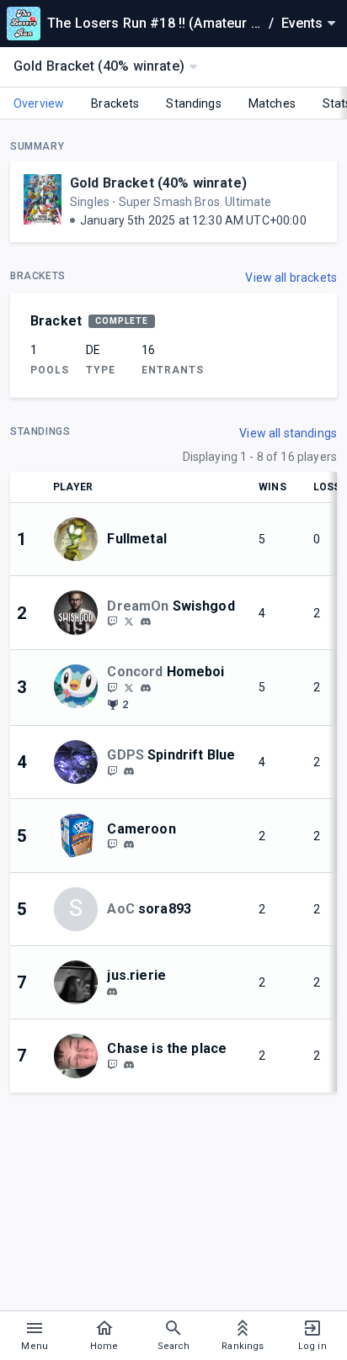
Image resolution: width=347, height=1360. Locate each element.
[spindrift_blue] (129, 771)
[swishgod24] (146, 622)
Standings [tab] (193, 103)
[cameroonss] (129, 844)
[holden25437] (112, 1064)
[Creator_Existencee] (112, 770)
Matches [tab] (272, 103)
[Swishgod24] (129, 621)
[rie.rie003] (112, 992)
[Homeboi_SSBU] (129, 687)
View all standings (288, 433)
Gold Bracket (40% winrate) (158, 183)
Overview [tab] (38, 103)
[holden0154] (129, 1065)
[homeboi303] (112, 687)
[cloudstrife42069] (112, 621)
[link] (146, 621)
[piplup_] (146, 688)
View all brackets (291, 277)
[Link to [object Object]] (80, 539)
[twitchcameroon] (112, 844)
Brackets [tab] (115, 103)
